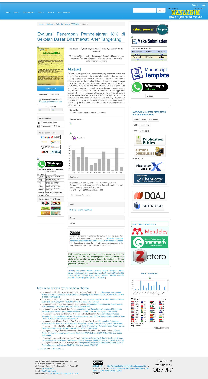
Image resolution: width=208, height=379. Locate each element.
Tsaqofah (113, 270)
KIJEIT (93, 277)
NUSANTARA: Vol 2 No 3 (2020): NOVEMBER (100, 311)
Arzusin (105, 270)
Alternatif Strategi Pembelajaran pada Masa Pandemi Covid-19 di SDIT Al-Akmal (81, 331)
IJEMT (77, 275)
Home (8, 12)
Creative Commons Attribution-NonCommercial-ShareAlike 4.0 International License (96, 239)
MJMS (91, 275)
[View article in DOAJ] (45, 152)
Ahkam (121, 270)
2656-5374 (145, 125)
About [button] (50, 12)
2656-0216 (144, 131)
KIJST (87, 277)
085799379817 (48, 368)
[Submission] (150, 29)
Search (161, 10)
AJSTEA (106, 273)
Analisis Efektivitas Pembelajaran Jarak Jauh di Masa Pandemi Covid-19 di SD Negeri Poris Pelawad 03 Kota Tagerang (82, 339)
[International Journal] (50, 159)
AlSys (83, 270)
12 (54, 348)
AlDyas (70, 273)
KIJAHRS (101, 277)
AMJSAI (105, 275)
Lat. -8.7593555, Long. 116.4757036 (64, 373)
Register (195, 5)
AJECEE (114, 273)
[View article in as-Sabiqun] (56, 213)
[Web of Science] (148, 206)
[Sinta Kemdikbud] (132, 36)
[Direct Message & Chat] (150, 87)
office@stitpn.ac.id (48, 371)
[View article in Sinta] (56, 152)
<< (38, 348)
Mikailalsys (79, 273)
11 (52, 348)
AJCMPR (71, 277)
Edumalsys (88, 273)
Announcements (64, 12)
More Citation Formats (80, 195)
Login (204, 5)
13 (56, 348)
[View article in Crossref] (56, 142)
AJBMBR (113, 275)
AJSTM (121, 275)
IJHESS (70, 275)
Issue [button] (16, 12)
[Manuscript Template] (150, 73)
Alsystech (98, 273)
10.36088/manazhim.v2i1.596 (50, 101)
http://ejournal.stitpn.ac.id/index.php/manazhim (126, 366)
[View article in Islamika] (45, 213)
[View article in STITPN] (45, 203)
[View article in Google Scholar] (45, 137)
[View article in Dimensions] (56, 147)
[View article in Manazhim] (45, 208)
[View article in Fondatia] (56, 208)
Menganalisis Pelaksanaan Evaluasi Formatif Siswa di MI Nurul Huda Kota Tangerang (80, 322)
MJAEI (97, 275)
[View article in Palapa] (56, 203)
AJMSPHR (80, 277)
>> (63, 348)
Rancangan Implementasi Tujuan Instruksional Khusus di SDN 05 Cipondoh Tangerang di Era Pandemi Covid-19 (81, 293)
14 (59, 348)
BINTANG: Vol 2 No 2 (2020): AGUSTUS (108, 340)
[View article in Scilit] (45, 147)
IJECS (84, 275)
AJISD (121, 273)
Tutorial (150, 96)
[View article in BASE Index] (45, 142)
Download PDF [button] (50, 88)
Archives (50, 24)
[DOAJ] (150, 196)
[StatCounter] (150, 287)
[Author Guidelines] (150, 151)
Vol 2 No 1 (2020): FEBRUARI (67, 24)
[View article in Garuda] (56, 137)
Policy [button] (40, 12)
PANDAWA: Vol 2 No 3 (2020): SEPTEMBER (82, 302)
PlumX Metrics (80, 138)
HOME (71, 270)
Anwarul (90, 270)
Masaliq (98, 270)
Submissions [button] (28, 12)
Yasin (77, 270)
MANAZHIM (97, 366)
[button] (44, 109)
